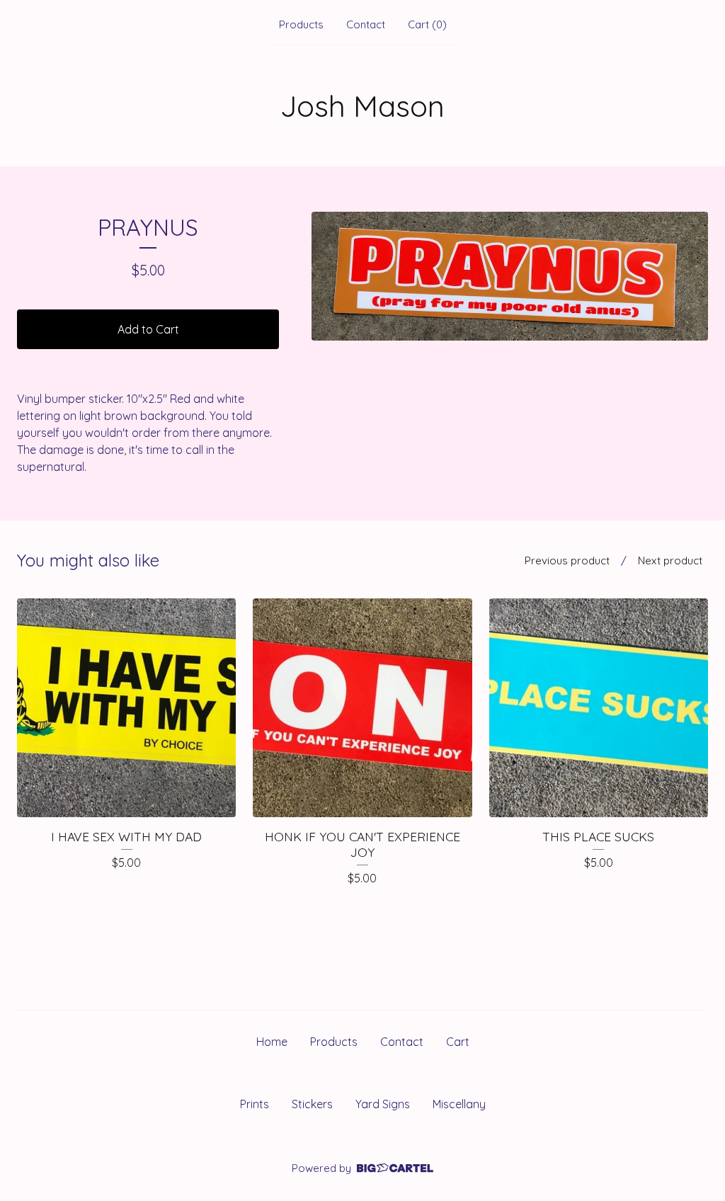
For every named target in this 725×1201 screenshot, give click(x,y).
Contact (365, 24)
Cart (457, 1042)
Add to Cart (148, 329)
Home (271, 1042)
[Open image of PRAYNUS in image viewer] (510, 276)
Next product (670, 560)
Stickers (312, 1104)
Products (301, 24)
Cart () (427, 24)
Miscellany (459, 1104)
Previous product (567, 560)
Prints (254, 1104)
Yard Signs (382, 1104)
